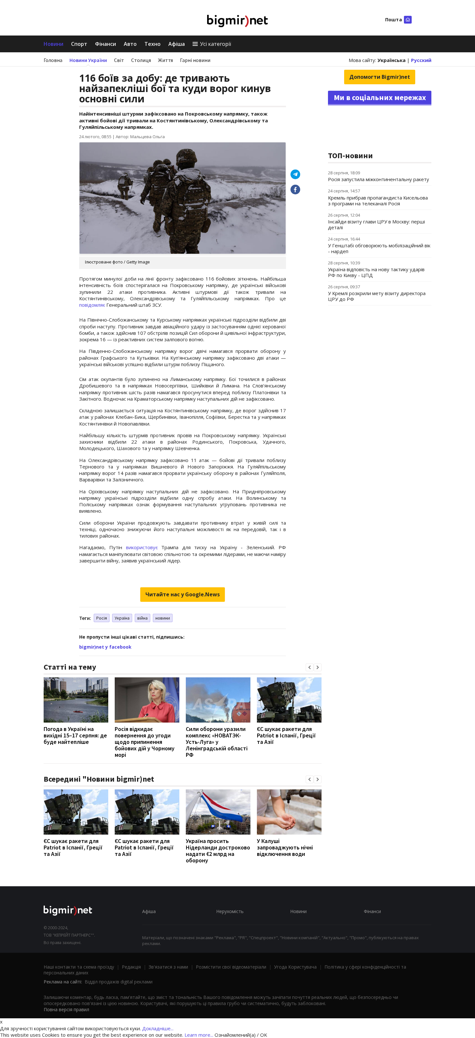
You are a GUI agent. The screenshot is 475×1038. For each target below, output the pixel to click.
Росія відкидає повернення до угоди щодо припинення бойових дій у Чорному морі (144, 741)
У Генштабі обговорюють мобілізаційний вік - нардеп (379, 248)
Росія (101, 618)
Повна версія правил (66, 1009)
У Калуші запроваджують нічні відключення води (285, 847)
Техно (152, 43)
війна (142, 618)
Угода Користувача (295, 967)
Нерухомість (230, 911)
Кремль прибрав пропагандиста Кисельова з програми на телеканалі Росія (378, 200)
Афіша (176, 43)
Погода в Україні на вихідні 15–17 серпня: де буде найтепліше (75, 735)
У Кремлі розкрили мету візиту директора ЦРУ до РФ (377, 296)
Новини (53, 43)
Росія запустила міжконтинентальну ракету (378, 179)
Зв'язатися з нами (168, 967)
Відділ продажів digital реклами (119, 982)
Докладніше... (158, 1028)
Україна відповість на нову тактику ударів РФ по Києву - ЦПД (376, 272)
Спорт (79, 43)
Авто (130, 43)
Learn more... (199, 1035)
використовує (142, 547)
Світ (119, 60)
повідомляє (92, 305)
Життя (165, 60)
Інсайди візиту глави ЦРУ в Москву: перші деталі (376, 224)
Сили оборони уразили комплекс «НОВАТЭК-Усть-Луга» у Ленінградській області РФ (217, 741)
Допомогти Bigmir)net (379, 76)
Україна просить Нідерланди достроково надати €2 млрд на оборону (218, 850)
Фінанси (105, 43)
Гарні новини (195, 60)
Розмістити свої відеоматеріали (231, 967)
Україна (122, 618)
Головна (53, 60)
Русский (421, 60)
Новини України (88, 60)
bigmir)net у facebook (105, 647)
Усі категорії (215, 43)
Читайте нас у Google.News (182, 594)
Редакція (131, 967)
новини (162, 618)
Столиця (141, 60)
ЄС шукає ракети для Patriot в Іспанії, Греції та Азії (286, 735)
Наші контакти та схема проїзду (79, 967)
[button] (309, 667)
